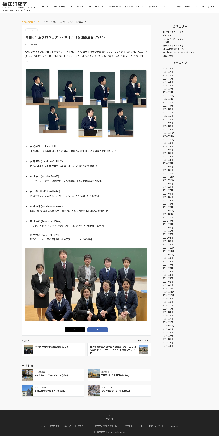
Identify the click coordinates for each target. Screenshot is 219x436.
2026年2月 (168, 88)
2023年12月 (168, 173)
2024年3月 (168, 163)
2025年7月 (168, 112)
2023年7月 (168, 190)
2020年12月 (168, 288)
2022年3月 (168, 241)
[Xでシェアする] (75, 329)
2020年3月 (168, 315)
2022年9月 (168, 220)
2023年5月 (168, 197)
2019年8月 (168, 332)
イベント (31, 30)
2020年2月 (168, 318)
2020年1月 (168, 322)
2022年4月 (168, 237)
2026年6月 (168, 75)
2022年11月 (168, 213)
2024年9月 (168, 142)
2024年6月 (168, 153)
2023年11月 (168, 176)
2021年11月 (168, 251)
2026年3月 (168, 85)
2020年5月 (168, 308)
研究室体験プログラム (173, 48)
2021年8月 (168, 261)
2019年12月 (168, 325)
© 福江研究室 (100, 432)
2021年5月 (168, 271)
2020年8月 (168, 301)
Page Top (109, 418)
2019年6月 (168, 339)
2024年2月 (168, 166)
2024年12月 (168, 132)
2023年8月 (168, 186)
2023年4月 (168, 200)
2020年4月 (168, 311)
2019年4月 (168, 345)
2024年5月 (168, 156)
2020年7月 (168, 305)
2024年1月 (168, 169)
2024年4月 (168, 159)
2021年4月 (168, 274)
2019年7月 (168, 335)
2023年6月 (168, 193)
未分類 (166, 42)
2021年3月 (168, 278)
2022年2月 (168, 244)
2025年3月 (168, 125)
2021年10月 (168, 254)
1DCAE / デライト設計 (173, 31)
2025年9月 (168, 105)
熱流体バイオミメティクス (175, 45)
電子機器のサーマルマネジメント (178, 52)
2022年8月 (168, 224)
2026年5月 (168, 78)
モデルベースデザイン (173, 38)
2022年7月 (168, 227)
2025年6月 (168, 115)
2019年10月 (168, 328)
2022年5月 (168, 234)
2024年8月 (168, 146)
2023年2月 (168, 207)
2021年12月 (168, 247)
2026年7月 (168, 71)
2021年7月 (168, 264)
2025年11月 (168, 98)
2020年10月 (168, 295)
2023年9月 (168, 183)
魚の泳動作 (168, 55)
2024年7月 (168, 149)
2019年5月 (168, 342)
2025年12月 (168, 95)
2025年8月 (168, 109)
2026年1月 (168, 92)
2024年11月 (168, 136)
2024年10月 (168, 139)
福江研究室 (14, 3)
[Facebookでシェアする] (97, 329)
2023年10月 (168, 180)
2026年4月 (168, 81)
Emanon (121, 432)
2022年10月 (168, 217)
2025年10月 (168, 102)
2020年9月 (168, 298)
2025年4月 (168, 122)
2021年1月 (168, 284)
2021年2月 (168, 281)
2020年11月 (168, 291)
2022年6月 (168, 230)
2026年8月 (168, 68)
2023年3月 (168, 203)
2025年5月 (168, 119)
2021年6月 (168, 268)
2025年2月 (168, 129)
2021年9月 (168, 257)
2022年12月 (168, 210)
